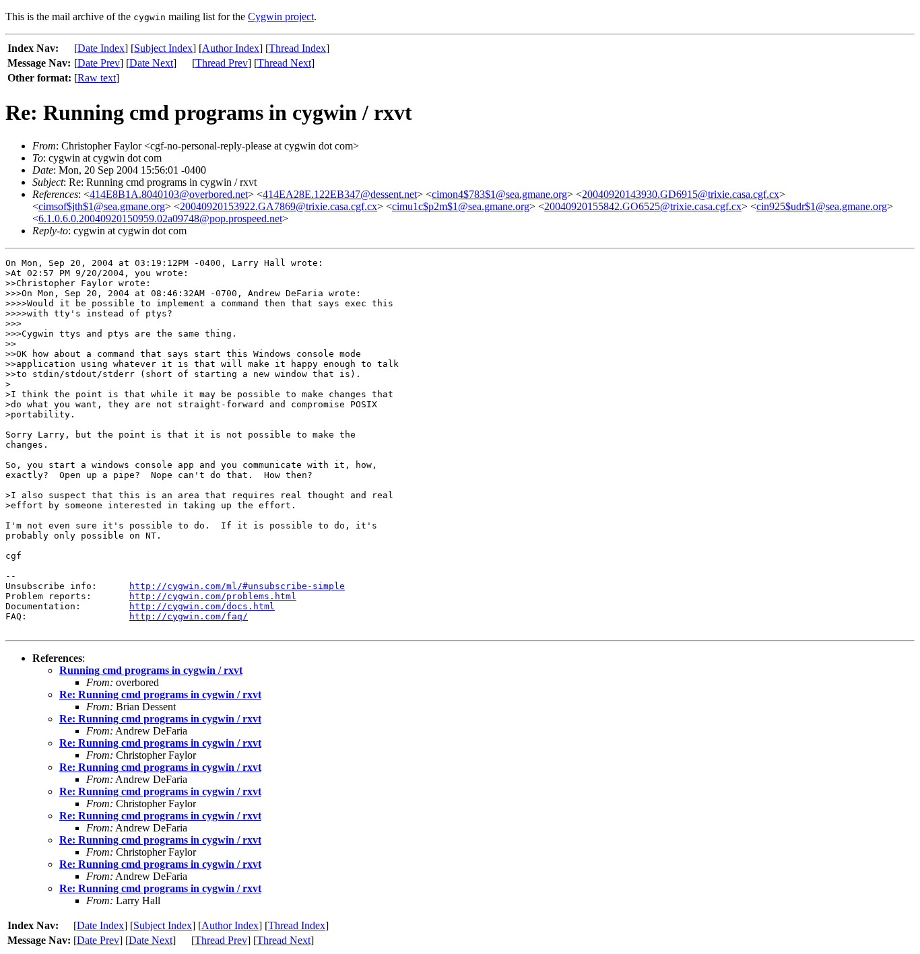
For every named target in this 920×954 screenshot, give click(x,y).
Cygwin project (281, 16)
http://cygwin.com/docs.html (202, 606)
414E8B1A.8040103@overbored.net (169, 194)
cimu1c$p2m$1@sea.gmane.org (460, 206)
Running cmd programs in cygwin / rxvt (150, 670)
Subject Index (163, 48)
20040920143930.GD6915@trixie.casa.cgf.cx (680, 194)
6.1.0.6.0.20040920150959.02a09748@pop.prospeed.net (160, 218)
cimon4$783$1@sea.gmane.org (499, 194)
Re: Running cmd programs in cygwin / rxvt (160, 694)
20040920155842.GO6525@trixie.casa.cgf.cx (643, 206)
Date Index (101, 48)
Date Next (151, 63)
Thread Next (284, 63)
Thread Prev (221, 63)
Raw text (96, 77)
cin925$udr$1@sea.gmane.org (821, 206)
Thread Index (297, 48)
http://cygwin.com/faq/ (188, 616)
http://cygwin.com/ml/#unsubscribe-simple (237, 586)
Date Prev (98, 63)
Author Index (230, 48)
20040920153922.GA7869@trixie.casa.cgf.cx (278, 206)
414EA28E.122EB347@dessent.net (340, 194)
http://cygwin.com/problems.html (212, 596)
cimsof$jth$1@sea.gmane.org (101, 206)
